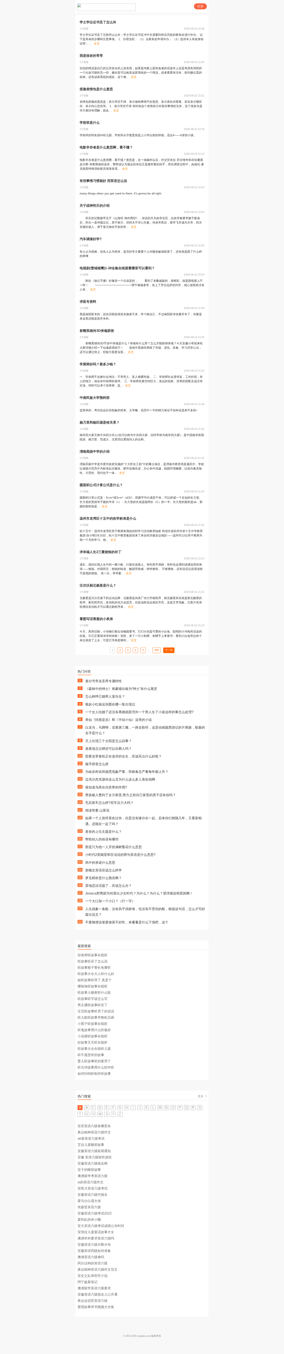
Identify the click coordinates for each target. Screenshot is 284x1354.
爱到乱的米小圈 (89, 1219)
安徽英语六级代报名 (92, 1194)
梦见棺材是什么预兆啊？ (103, 878)
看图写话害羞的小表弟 (96, 619)
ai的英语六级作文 (91, 1182)
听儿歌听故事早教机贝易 (96, 1017)
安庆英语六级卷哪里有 (94, 1126)
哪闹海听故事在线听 (92, 986)
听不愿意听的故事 (91, 1055)
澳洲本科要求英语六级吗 (96, 1238)
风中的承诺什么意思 (100, 862)
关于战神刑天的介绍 (95, 205)
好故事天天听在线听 (92, 1042)
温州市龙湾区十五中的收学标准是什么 (108, 518)
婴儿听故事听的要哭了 (94, 1061)
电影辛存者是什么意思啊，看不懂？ (106, 147)
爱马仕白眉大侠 (89, 1201)
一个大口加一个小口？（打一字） (110, 901)
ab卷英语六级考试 (91, 1138)
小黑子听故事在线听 (92, 1023)
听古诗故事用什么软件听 (96, 1067)
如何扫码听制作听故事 (94, 1073)
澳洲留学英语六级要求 (94, 1288)
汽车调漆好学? (91, 239)
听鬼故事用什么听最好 (94, 1030)
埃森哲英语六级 (89, 1207)
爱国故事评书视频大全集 (96, 1307)
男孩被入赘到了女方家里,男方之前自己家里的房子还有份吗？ (130, 795)
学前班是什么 (90, 122)
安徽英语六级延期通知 (94, 1151)
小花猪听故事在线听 (92, 1036)
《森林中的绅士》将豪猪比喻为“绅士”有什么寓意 (121, 689)
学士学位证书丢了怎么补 (98, 22)
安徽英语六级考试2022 (95, 1213)
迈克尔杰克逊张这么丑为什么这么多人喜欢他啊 (120, 779)
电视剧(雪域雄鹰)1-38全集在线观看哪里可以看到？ (117, 268)
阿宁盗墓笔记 (88, 1282)
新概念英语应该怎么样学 (103, 870)
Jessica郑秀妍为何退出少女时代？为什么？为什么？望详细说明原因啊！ (139, 893)
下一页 (169, 650)
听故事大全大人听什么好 (96, 974)
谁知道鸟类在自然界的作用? (106, 787)
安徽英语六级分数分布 (94, 1244)
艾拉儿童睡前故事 (91, 1144)
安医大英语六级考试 (92, 1188)
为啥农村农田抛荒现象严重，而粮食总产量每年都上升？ (126, 771)
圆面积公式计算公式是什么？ (101, 485)
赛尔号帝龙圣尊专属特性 (103, 681)
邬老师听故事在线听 (92, 955)
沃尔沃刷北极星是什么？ (98, 585)
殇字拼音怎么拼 (97, 764)
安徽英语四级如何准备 (94, 1251)
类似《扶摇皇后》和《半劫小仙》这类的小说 (118, 719)
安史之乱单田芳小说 (92, 1275)
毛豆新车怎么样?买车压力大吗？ (109, 802)
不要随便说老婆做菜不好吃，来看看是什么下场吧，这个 (126, 922)
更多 (201, 1096)
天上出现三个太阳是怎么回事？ (108, 741)
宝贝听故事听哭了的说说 (96, 1011)
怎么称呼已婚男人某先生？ (105, 696)
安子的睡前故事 (89, 1169)
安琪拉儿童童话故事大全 (96, 1232)
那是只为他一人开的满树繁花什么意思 (113, 847)
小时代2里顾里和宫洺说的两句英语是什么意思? (120, 854)
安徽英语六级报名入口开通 (97, 1294)
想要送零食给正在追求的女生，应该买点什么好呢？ (123, 756)
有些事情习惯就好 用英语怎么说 (103, 181)
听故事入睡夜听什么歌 (94, 992)
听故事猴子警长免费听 (94, 967)
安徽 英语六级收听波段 (95, 1157)
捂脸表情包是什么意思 (96, 89)
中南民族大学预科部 (95, 397)
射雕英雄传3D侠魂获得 (97, 330)
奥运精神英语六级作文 (94, 1132)
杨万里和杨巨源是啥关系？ (100, 422)
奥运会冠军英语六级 (92, 1300)
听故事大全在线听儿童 (94, 1048)
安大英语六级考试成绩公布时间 (101, 1226)
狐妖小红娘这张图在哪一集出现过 (110, 704)
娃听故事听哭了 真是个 (95, 980)
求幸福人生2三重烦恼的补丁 (100, 552)
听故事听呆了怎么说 (92, 961)
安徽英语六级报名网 (92, 1163)
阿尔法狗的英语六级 (92, 1263)
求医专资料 (88, 301)
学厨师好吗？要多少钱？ (98, 364)
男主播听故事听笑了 (92, 1005)
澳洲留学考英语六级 (92, 1176)
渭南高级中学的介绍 (95, 451)
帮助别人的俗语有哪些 (102, 839)
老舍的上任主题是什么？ (103, 831)
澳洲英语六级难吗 (91, 1257)
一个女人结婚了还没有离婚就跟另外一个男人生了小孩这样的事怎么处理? (139, 712)
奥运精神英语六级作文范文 (97, 1269)
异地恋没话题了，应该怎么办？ (108, 885)
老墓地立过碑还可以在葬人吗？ (108, 748)
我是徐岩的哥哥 (91, 55)
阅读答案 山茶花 (97, 810)
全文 (97, 43)
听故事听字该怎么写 (92, 999)
